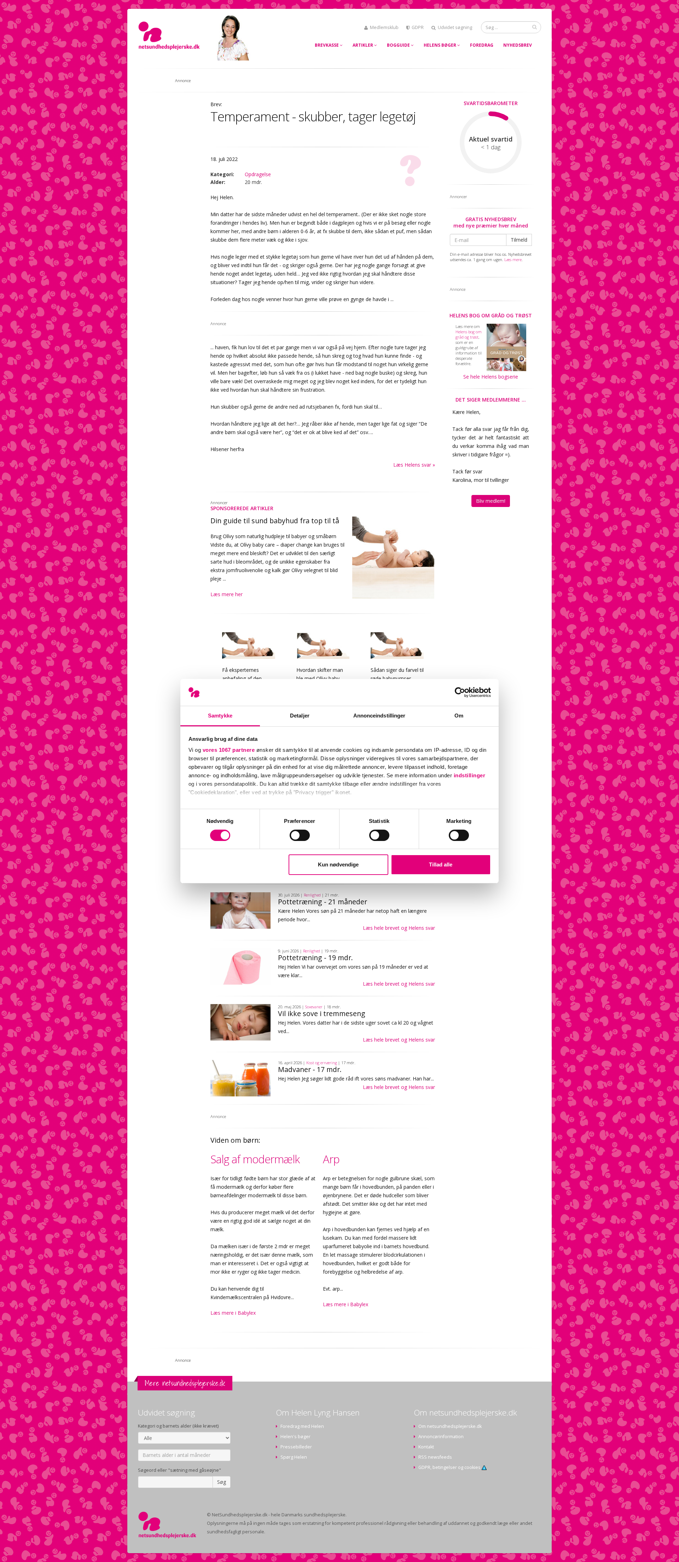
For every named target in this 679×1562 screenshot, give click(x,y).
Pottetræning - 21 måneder (322, 901)
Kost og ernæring (321, 1062)
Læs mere (513, 259)
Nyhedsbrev (517, 45)
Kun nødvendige (338, 864)
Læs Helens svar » (414, 464)
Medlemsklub (384, 27)
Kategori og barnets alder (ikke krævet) (178, 1426)
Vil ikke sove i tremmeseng (321, 1013)
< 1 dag (490, 147)
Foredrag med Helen (302, 1426)
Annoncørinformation (441, 1437)
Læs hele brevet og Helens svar (399, 927)
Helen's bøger (295, 1437)
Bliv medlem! (490, 500)
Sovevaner (314, 1006)
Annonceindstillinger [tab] (379, 716)
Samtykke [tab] (220, 716)
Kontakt (426, 1447)
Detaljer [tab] (299, 716)
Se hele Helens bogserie (490, 376)
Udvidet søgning (455, 27)
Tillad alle (440, 864)
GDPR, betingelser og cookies (450, 1467)
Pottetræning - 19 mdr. (315, 957)
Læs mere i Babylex (233, 1312)
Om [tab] (458, 716)
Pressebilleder (296, 1447)
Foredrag (481, 45)
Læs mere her (226, 594)
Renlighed (312, 895)
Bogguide (399, 45)
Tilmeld (519, 239)
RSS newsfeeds (435, 1457)
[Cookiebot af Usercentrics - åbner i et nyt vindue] (460, 692)
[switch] (300, 835)
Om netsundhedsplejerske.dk (450, 1426)
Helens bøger (440, 45)
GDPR (418, 27)
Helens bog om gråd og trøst (490, 315)
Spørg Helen (293, 1457)
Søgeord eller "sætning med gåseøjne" (179, 1470)
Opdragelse (258, 174)
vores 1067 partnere (229, 750)
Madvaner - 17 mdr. (310, 1069)
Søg (221, 1482)
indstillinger (470, 775)
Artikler (363, 45)
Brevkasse (327, 45)
